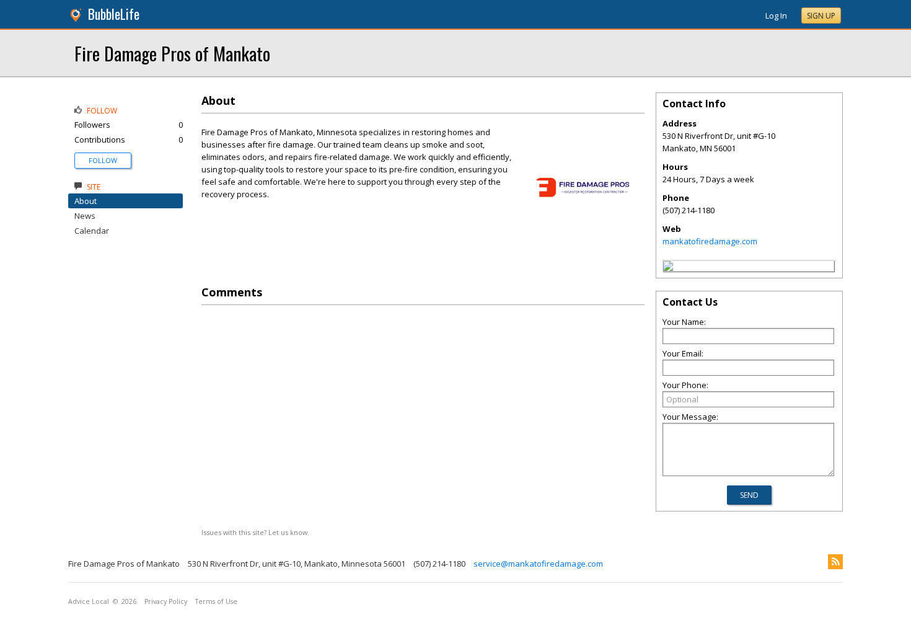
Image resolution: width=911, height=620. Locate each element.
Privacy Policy (165, 601)
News (84, 215)
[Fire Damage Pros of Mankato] (668, 267)
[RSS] (835, 561)
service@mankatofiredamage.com (538, 563)
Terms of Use (216, 601)
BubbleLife (113, 14)
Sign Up (821, 16)
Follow (103, 160)
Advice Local (88, 601)
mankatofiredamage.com (709, 241)
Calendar (91, 230)
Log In (776, 15)
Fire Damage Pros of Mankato (172, 53)
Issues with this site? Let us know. (255, 532)
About (85, 200)
